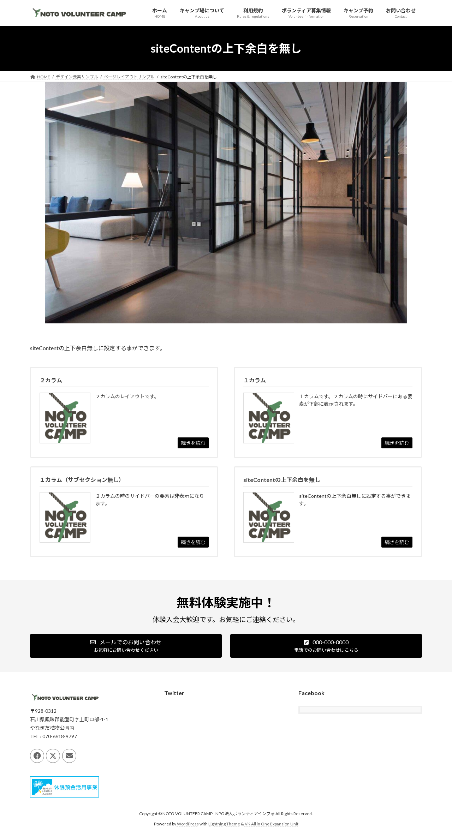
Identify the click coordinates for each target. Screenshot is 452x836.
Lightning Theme (224, 823)
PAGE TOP (434, 804)
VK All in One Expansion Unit (271, 823)
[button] (126, 646)
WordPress (188, 823)
